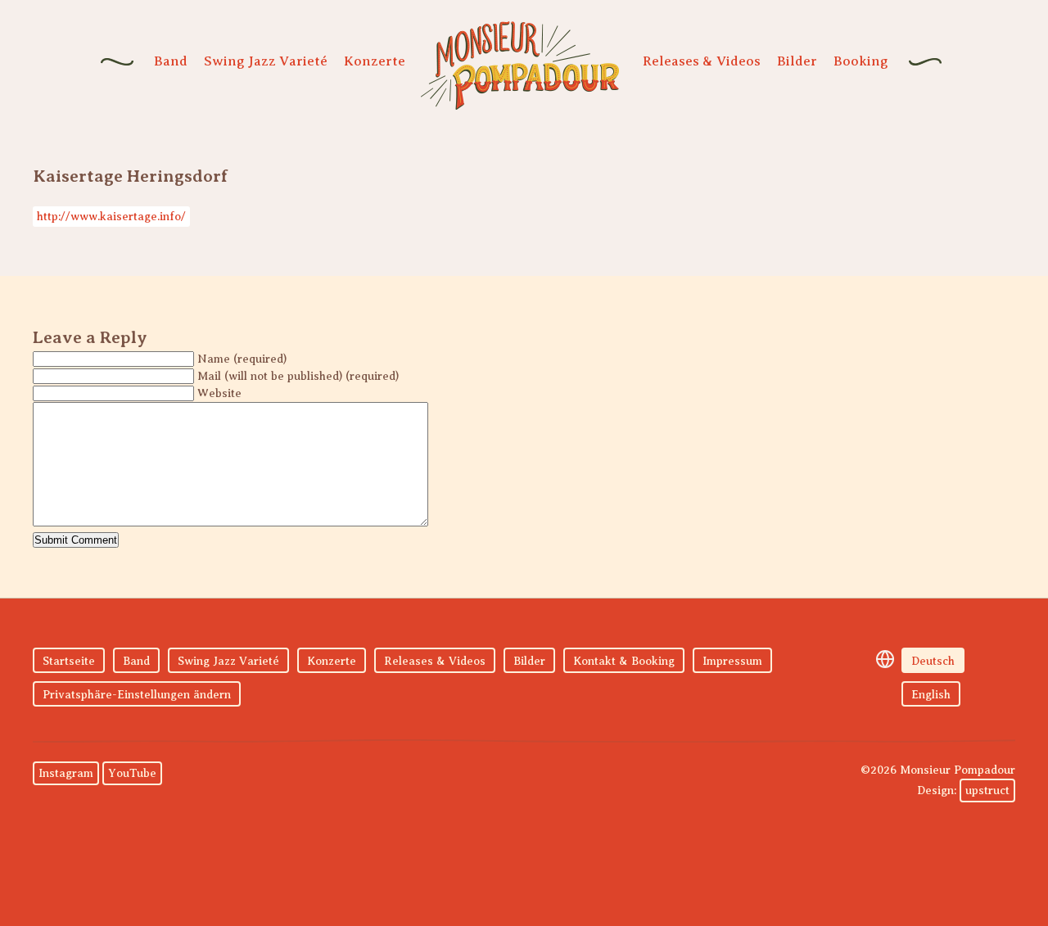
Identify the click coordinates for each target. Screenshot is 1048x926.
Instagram (65, 773)
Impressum (732, 661)
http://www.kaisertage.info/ (111, 216)
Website (219, 393)
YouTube (132, 773)
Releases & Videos (702, 61)
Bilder (797, 61)
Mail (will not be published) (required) (298, 376)
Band (170, 61)
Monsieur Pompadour (520, 65)
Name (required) (242, 359)
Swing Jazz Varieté (266, 61)
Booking (860, 61)
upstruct (987, 790)
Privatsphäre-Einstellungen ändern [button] (137, 695)
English (931, 695)
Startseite (69, 661)
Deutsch (933, 661)
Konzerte (374, 61)
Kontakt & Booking (624, 661)
